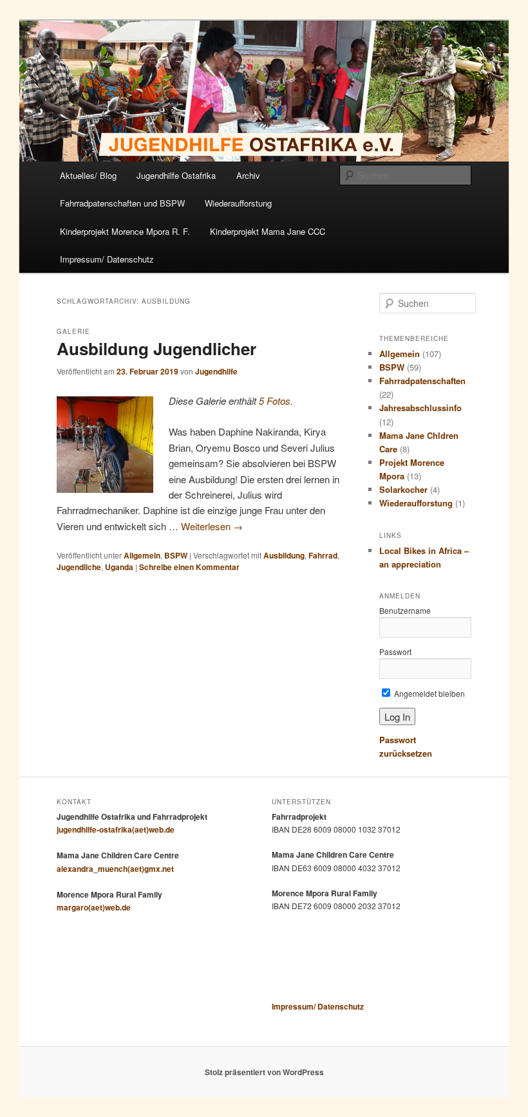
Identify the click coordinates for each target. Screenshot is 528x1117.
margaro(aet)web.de (94, 907)
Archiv (248, 175)
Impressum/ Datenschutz (107, 259)
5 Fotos (274, 400)
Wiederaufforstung (238, 203)
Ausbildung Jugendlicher (156, 348)
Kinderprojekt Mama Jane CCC (267, 231)
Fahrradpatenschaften (422, 380)
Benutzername (405, 610)
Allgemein (142, 555)
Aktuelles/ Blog (88, 175)
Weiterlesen (212, 526)
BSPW (175, 555)
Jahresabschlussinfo (420, 408)
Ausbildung (284, 555)
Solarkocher (403, 489)
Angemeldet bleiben (428, 693)
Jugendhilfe (216, 371)
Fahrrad (322, 555)
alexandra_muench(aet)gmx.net (115, 868)
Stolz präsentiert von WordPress (264, 1072)
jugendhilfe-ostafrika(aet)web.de (115, 829)
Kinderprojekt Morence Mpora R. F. (125, 231)
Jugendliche (79, 567)
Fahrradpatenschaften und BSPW (122, 203)
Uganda (119, 567)
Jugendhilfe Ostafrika (176, 175)
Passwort (395, 651)
